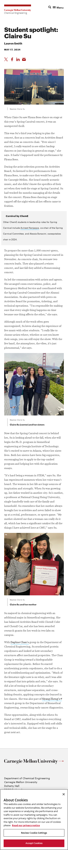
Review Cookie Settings (34, 832)
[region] (34, 819)
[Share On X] (6, 59)
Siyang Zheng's (52, 699)
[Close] (64, 794)
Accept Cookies (34, 843)
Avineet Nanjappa (29, 227)
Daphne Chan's (20, 642)
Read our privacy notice (26, 825)
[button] (56, 7)
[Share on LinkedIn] (18, 59)
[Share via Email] (24, 59)
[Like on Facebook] (12, 59)
